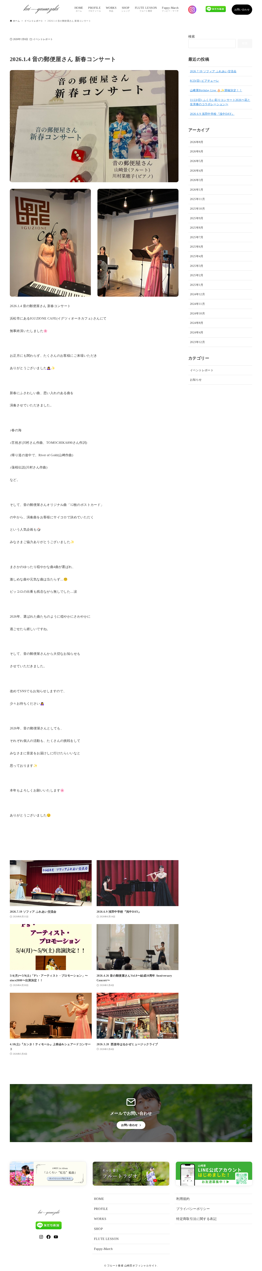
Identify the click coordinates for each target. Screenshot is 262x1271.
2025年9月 (196, 218)
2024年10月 (197, 313)
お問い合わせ (242, 9)
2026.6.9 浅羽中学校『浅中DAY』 (212, 113)
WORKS (100, 1219)
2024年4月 (196, 332)
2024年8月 (196, 322)
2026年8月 (196, 142)
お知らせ (196, 379)
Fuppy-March (103, 1249)
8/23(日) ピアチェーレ (204, 80)
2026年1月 (196, 189)
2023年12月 (197, 342)
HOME (99, 1199)
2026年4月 (196, 170)
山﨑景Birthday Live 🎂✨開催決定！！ (216, 90)
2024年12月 (197, 294)
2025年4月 (196, 256)
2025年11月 (197, 199)
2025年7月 (196, 237)
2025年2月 (196, 275)
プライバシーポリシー (193, 1209)
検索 (191, 36)
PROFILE (101, 1209)
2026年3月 (196, 180)
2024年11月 (197, 303)
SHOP (98, 1229)
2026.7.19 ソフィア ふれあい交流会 (213, 71)
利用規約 (183, 1199)
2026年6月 (196, 151)
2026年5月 (196, 161)
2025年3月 (196, 265)
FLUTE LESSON (106, 1239)
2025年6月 (196, 246)
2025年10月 (197, 208)
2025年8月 (196, 227)
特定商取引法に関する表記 (196, 1219)
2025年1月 (196, 284)
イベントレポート (43, 39)
